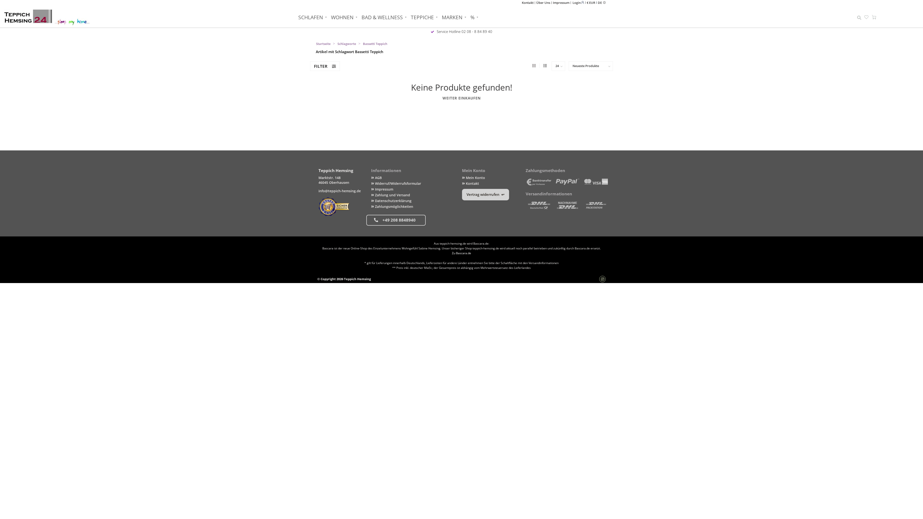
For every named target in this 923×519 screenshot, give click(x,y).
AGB (378, 177)
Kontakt (528, 2)
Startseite (323, 44)
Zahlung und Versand (392, 195)
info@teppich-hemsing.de (339, 191)
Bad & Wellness (382, 17)
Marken (452, 17)
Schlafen (310, 17)
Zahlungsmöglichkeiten (393, 206)
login (577, 2)
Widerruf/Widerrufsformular (397, 183)
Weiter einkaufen (462, 98)
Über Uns (543, 2)
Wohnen (342, 17)
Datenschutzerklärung (393, 200)
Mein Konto (475, 177)
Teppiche (422, 17)
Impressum (561, 2)
